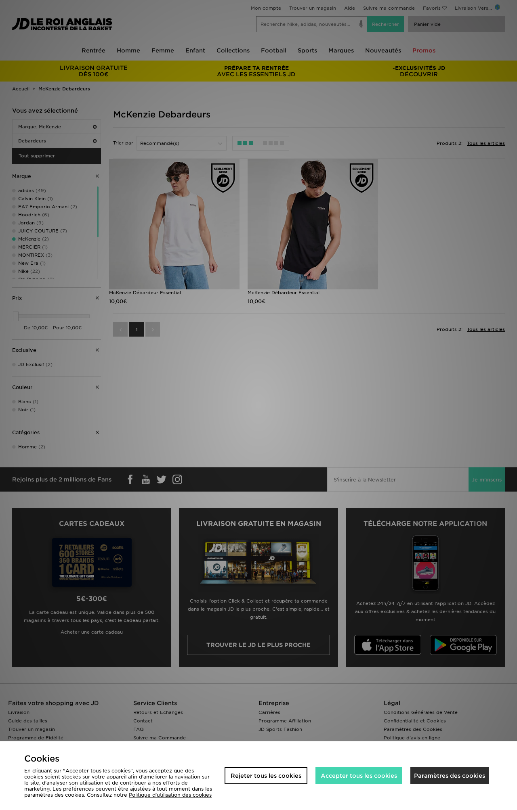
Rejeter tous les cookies (266, 775)
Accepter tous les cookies (359, 775)
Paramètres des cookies (449, 775)
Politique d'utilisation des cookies (170, 795)
